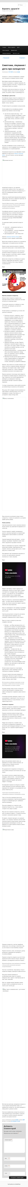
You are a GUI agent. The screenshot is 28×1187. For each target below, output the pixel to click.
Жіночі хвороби (5, 50)
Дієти (18, 47)
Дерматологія (14, 50)
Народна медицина (6, 53)
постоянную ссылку (15, 1121)
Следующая (22, 57)
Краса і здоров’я (11, 47)
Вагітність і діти (16, 53)
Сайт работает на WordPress (14, 1184)
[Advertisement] (14, 34)
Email (7, 1166)
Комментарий (8, 1140)
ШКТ (24, 1119)
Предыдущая (5, 57)
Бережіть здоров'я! (10, 8)
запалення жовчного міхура (12, 236)
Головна (4, 47)
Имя (7, 1158)
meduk (18, 72)
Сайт (6, 1173)
